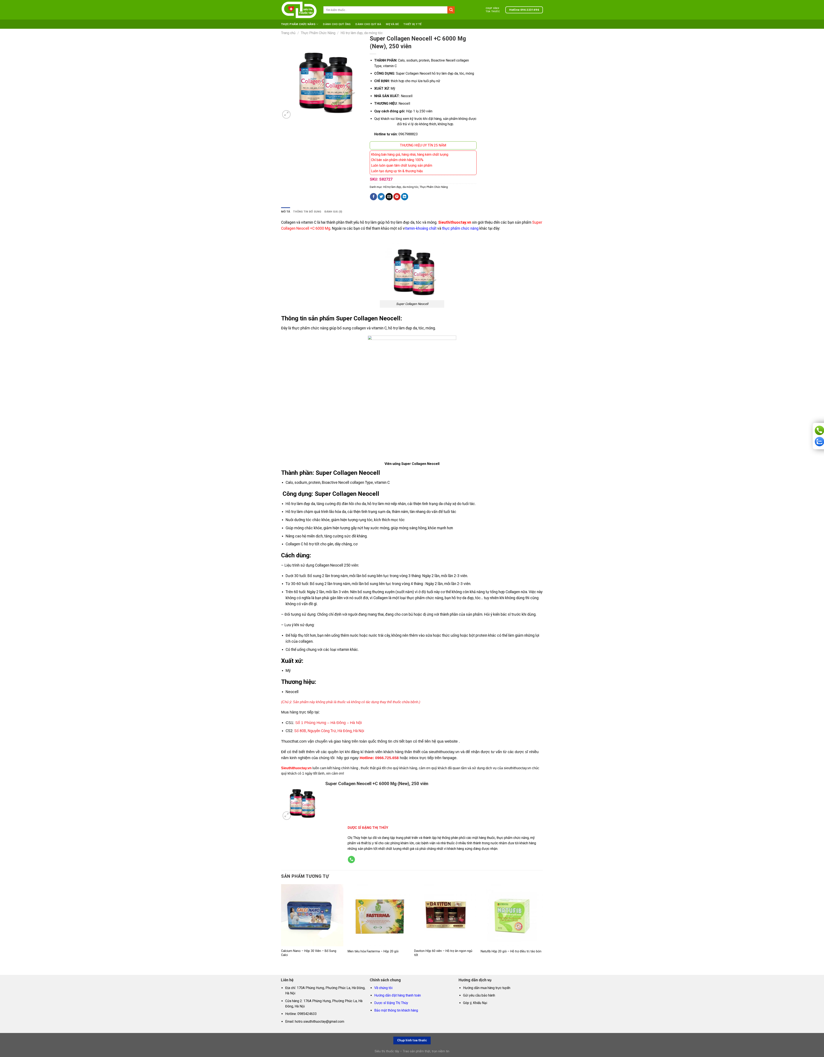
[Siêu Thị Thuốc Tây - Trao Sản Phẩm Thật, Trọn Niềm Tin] (299, 10)
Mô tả (285, 211)
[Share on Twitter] (381, 196)
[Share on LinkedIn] (404, 196)
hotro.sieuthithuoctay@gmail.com (319, 1021)
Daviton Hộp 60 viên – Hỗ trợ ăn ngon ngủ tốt (443, 953)
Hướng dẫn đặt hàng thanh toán (397, 995)
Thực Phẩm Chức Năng (298, 24)
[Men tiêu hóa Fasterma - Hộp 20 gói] (379, 915)
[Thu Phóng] (286, 114)
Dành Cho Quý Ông (337, 24)
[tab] (285, 211)
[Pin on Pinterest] (396, 196)
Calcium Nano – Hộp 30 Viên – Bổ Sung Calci (308, 953)
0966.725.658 (387, 758)
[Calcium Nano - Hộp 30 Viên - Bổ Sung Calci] (312, 915)
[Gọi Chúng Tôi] (351, 859)
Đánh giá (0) (333, 211)
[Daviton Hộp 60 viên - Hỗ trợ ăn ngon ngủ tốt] (445, 915)
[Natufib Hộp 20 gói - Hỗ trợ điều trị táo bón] (512, 915)
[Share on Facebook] (373, 196)
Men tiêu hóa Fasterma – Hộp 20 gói (373, 951)
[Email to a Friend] (389, 196)
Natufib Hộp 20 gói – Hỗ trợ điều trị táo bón (511, 951)
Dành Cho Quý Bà (368, 24)
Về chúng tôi (383, 988)
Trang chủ (288, 33)
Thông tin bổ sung (307, 211)
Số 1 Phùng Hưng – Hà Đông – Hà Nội (328, 723)
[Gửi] (451, 10)
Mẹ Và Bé (392, 24)
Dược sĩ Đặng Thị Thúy (391, 1003)
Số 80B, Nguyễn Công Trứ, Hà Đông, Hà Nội (329, 731)
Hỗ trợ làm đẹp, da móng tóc (362, 33)
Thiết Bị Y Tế (412, 24)
